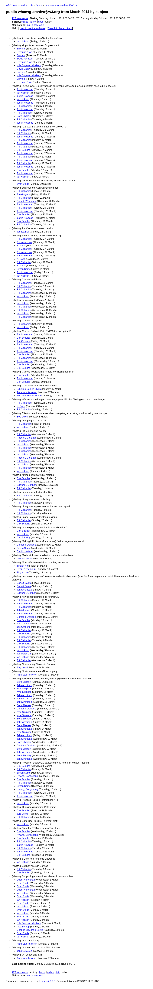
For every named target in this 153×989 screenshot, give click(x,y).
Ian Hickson (23, 41)
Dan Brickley (23, 531)
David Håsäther (25, 551)
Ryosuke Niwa (24, 52)
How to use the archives (32, 28)
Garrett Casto (24, 583)
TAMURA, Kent (25, 58)
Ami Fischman (24, 558)
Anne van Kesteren (27, 392)
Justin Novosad (25, 89)
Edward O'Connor (26, 485)
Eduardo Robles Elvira (29, 389)
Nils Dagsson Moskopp (29, 65)
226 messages (20, 18)
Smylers (21, 48)
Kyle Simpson (24, 688)
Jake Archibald (24, 589)
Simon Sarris (23, 269)
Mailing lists (26, 5)
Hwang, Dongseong (27, 776)
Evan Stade (23, 184)
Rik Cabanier (24, 106)
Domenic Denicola (26, 544)
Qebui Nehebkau (26, 569)
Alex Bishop (23, 926)
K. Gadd (21, 245)
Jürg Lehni (22, 667)
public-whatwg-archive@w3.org (61, 5)
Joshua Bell (23, 231)
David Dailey (23, 69)
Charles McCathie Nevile (30, 930)
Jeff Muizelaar (24, 653)
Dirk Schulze (23, 150)
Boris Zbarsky (24, 116)
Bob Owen (22, 416)
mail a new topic (35, 25)
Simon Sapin (23, 548)
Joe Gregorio (23, 194)
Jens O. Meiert (24, 951)
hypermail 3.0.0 (47, 981)
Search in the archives (60, 28)
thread (24, 21)
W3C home (12, 5)
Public (39, 5)
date (40, 21)
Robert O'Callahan (26, 201)
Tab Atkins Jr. (24, 610)
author (33, 21)
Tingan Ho (22, 566)
